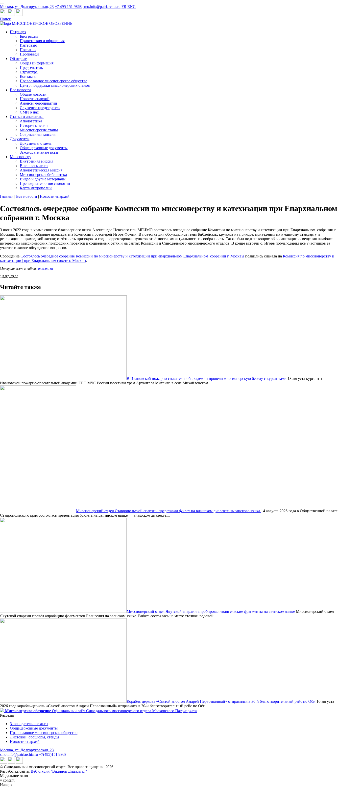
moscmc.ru (45, 269)
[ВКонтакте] (12, 14)
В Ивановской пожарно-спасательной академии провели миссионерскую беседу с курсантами (207, 378)
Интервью (28, 45)
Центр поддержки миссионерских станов (55, 85)
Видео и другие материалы (43, 179)
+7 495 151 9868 (68, 6)
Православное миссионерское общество (53, 81)
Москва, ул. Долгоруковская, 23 (27, 6)
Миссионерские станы (39, 130)
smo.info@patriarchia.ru (102, 6)
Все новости (20, 90)
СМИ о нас (29, 112)
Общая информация (36, 63)
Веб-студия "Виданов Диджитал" (59, 771)
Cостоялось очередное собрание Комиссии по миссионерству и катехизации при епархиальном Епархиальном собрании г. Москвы (132, 256)
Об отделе (18, 58)
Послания (28, 50)
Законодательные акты (39, 152)
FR (123, 6)
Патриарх (18, 32)
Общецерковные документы (44, 148)
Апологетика (31, 121)
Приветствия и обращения (42, 41)
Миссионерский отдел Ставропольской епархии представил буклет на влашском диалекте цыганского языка (168, 511)
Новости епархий (34, 99)
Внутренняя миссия (36, 161)
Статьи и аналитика (27, 116)
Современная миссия (37, 134)
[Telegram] (4, 14)
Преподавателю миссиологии (45, 183)
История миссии (34, 125)
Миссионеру (20, 157)
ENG (131, 6)
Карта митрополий (36, 188)
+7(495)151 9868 (52, 754)
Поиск (5, 19)
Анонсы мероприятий (38, 103)
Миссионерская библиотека (43, 174)
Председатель (31, 67)
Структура (29, 72)
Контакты (28, 76)
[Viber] (19, 14)
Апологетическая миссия (41, 170)
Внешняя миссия (34, 166)
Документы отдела (35, 143)
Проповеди (29, 54)
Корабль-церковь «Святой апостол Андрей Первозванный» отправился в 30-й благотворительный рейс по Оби (221, 701)
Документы (19, 139)
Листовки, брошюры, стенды (34, 737)
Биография (29, 36)
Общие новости (33, 94)
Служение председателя (40, 108)
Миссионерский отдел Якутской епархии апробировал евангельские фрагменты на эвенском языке (211, 611)
